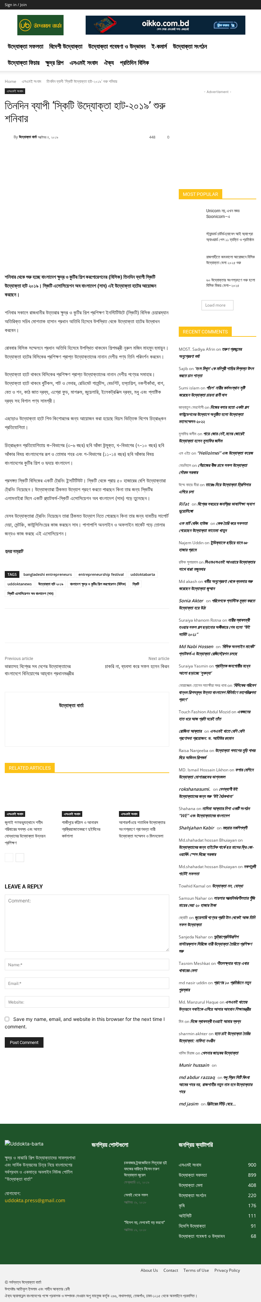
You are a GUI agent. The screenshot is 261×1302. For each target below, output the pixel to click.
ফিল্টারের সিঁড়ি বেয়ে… (221, 1104)
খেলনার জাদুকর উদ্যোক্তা (219, 1053)
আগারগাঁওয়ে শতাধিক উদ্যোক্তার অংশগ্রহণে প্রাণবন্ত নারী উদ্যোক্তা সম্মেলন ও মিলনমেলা (142, 829)
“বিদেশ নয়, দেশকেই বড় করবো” (144, 1222)
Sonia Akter (191, 601)
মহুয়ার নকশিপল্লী (235, 828)
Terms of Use (196, 1270)
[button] (248, 46)
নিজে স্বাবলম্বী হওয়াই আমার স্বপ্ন (215, 1021)
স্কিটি (136, 583)
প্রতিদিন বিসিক (134, 62)
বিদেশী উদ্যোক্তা (65, 46)
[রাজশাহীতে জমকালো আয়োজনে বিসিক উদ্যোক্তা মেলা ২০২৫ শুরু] (190, 262)
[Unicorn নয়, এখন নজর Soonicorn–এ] (190, 216)
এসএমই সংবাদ (84, 62)
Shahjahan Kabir (196, 828)
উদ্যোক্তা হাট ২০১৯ (50, 583)
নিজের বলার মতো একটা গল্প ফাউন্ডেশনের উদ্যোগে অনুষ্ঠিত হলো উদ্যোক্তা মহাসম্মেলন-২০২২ (213, 414)
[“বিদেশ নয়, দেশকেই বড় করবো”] (105, 1229)
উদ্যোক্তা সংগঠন (190, 46)
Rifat (184, 504)
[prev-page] (9, 857)
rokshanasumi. (194, 789)
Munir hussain (194, 1065)
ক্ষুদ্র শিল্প (55, 62)
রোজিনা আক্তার (190, 731)
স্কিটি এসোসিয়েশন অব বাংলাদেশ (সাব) (30, 593)
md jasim (188, 1104)
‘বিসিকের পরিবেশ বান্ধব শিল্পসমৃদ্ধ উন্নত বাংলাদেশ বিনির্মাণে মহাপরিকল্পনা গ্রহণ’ (217, 692)
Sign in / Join (16, 4)
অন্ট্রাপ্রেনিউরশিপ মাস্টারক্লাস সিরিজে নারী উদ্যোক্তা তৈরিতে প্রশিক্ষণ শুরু (215, 944)
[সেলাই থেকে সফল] (105, 1201)
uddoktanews (19, 583)
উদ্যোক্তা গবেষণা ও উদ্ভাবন (116, 46)
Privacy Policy (227, 1270)
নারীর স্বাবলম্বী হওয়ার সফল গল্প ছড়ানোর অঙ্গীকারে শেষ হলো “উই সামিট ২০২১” (214, 627)
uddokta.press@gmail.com (35, 1200)
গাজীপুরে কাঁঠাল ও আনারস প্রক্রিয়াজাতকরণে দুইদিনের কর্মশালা (81, 829)
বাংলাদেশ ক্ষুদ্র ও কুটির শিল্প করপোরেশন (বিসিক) (98, 583)
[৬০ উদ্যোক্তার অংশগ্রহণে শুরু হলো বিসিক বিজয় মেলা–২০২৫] (190, 285)
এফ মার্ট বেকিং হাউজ (193, 523)
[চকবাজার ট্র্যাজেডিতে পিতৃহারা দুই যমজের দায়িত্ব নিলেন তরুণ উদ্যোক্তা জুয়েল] (105, 1169)
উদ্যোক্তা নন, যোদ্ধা (227, 886)
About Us (149, 1270)
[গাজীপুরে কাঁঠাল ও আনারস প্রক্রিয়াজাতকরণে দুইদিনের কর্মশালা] (87, 799)
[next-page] (20, 857)
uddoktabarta (142, 574)
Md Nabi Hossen (196, 646)
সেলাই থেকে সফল (136, 1195)
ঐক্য (109, 62)
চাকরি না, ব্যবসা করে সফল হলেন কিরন (137, 666)
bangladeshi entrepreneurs (47, 574)
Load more (215, 305)
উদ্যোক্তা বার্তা (28, 136)
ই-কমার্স (159, 46)
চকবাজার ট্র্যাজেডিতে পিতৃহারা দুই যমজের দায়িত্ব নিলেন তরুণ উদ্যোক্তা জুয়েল (145, 1168)
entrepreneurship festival (101, 574)
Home (10, 81)
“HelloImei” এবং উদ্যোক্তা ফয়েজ (225, 453)
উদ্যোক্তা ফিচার (23, 62)
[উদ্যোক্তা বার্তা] (9, 136)
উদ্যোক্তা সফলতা (25, 46)
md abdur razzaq (197, 1077)
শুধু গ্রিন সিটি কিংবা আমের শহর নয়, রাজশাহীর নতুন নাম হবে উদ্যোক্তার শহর (215, 1084)
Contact (170, 1270)
